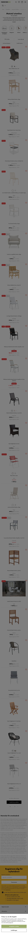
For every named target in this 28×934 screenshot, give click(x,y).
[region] (14, 924)
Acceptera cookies (14, 926)
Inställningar (14, 930)
